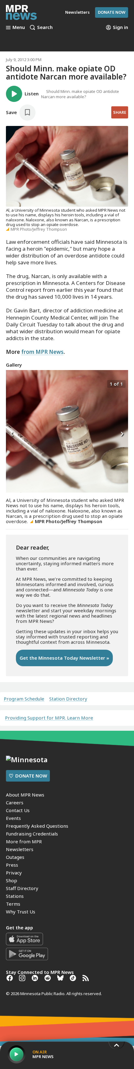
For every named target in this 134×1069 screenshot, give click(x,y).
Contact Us (18, 810)
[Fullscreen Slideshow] (13, 383)
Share (119, 112)
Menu (18, 27)
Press (12, 865)
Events (13, 818)
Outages (15, 857)
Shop (11, 880)
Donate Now (111, 12)
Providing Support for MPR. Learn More (49, 718)
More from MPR (24, 841)
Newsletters (19, 849)
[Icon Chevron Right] (122, 434)
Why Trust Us (20, 911)
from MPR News (42, 351)
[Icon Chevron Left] (12, 434)
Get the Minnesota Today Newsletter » (64, 658)
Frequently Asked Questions (37, 826)
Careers (14, 802)
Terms (13, 904)
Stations (15, 896)
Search (45, 27)
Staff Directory (22, 888)
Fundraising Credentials (32, 834)
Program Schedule (24, 698)
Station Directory (68, 698)
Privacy (14, 872)
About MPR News (25, 795)
